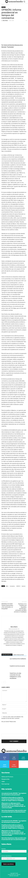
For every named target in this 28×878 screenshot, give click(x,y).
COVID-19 (18, 586)
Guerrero (23, 586)
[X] (6, 23)
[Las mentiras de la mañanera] (5, 660)
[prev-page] (2, 682)
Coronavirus (12, 586)
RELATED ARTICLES (7, 654)
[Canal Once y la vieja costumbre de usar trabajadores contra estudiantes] (5, 675)
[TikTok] (15, 648)
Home (2, 4)
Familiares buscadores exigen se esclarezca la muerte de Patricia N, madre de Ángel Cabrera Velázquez (12, 799)
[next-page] (5, 682)
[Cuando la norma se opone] (5, 667)
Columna (7, 4)
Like (5, 753)
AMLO (7, 586)
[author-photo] (14, 624)
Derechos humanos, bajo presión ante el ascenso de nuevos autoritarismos (13, 811)
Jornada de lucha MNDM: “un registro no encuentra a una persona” (13, 793)
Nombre (3, 848)
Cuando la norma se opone (17, 666)
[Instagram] (12, 648)
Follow (14, 753)
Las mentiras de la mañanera (18, 658)
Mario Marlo (5, 20)
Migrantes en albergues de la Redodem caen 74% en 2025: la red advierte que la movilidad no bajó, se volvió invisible (13, 805)
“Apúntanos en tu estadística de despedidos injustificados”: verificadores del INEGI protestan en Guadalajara (20, 607)
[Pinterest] (9, 23)
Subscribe (14, 761)
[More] (16, 23)
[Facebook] (2, 23)
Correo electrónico (6, 856)
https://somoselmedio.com (14, 628)
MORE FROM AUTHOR (18, 654)
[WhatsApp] (13, 23)
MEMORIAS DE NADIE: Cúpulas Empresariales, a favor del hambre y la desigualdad (7, 606)
